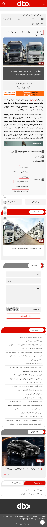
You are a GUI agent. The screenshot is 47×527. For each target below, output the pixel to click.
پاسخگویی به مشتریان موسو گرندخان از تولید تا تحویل (26, 379)
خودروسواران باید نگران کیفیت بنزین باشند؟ (29, 413)
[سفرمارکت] (23, 93)
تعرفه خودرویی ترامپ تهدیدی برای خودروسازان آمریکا (26, 367)
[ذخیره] (37, 24)
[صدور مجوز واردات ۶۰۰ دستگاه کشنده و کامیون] (23, 231)
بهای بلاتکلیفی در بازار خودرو (34, 341)
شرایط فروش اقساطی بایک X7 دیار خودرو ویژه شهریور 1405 (24, 401)
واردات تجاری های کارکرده (20, 172)
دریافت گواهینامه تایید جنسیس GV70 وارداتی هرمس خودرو (23, 420)
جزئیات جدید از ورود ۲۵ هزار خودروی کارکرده (29, 416)
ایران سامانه (19, 524)
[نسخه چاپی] (33, 24)
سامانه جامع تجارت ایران (20, 191)
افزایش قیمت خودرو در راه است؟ (32, 371)
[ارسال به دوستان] (42, 24)
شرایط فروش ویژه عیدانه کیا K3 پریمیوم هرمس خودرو (25, 344)
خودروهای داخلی (38, 15)
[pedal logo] (23, 3)
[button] (8, 474)
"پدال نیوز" (33, 100)
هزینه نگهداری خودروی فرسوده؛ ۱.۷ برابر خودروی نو (27, 386)
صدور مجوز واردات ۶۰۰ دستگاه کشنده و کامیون (26, 248)
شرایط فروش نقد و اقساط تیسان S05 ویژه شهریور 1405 (25, 405)
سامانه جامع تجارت (22, 186)
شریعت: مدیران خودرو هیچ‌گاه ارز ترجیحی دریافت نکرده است (24, 356)
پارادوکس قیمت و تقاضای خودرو (32, 397)
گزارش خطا (11, 152)
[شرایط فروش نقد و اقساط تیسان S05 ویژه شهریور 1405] (23, 451)
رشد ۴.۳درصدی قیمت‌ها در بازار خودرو (31, 337)
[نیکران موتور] (23, 143)
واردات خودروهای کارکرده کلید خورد (31, 348)
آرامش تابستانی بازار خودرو (34, 394)
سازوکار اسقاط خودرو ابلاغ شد (33, 363)
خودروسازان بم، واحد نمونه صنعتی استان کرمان (28, 409)
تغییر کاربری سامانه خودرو (34, 382)
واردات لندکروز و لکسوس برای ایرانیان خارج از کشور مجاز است (24, 352)
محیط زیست (24, 167)
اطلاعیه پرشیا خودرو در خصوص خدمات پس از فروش (26, 424)
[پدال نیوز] (23, 507)
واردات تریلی (24, 177)
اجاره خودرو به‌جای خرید (35, 360)
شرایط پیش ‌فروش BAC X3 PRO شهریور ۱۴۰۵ (28, 375)
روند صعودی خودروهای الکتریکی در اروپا (30, 390)
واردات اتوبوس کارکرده (21, 181)
